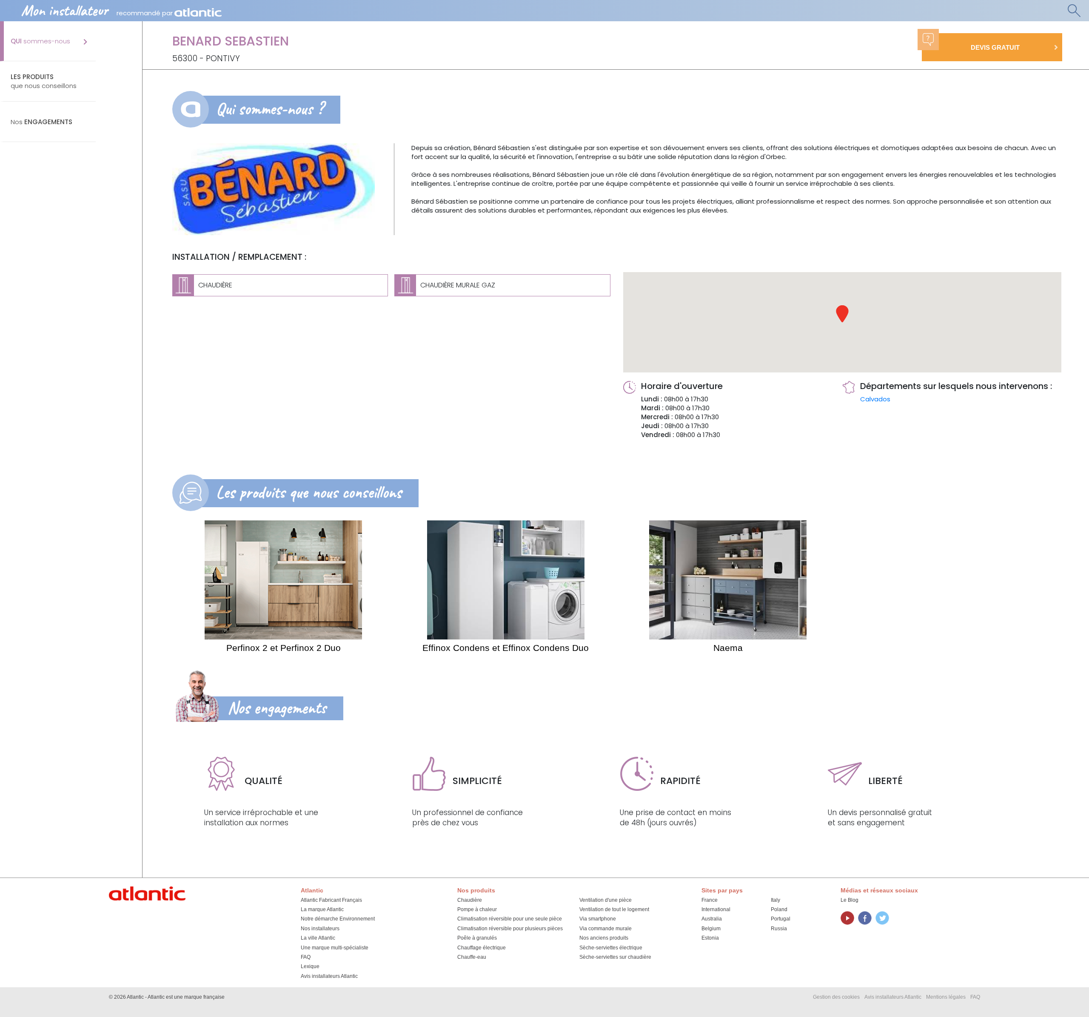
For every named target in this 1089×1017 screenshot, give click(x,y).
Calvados (875, 399)
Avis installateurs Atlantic (329, 976)
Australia (711, 919)
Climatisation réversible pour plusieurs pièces (510, 929)
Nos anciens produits (603, 938)
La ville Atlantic (318, 938)
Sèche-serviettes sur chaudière (615, 957)
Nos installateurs (320, 929)
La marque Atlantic (322, 909)
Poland (779, 909)
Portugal (780, 919)
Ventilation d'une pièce (605, 900)
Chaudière (469, 900)
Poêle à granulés (477, 938)
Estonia (710, 938)
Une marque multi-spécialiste (334, 948)
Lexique (310, 966)
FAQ (306, 957)
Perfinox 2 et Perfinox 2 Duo (283, 648)
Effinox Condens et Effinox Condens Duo (505, 648)
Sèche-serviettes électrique (610, 948)
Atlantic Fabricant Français (331, 900)
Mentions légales (946, 997)
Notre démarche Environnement (338, 919)
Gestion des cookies (836, 997)
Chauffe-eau (471, 957)
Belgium (711, 929)
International (715, 909)
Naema (728, 648)
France (709, 900)
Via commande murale (605, 929)
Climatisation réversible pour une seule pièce (509, 919)
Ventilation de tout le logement (614, 909)
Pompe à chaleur (477, 909)
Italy (775, 900)
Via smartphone (597, 919)
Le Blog (849, 900)
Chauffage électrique (481, 948)
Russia (779, 929)
